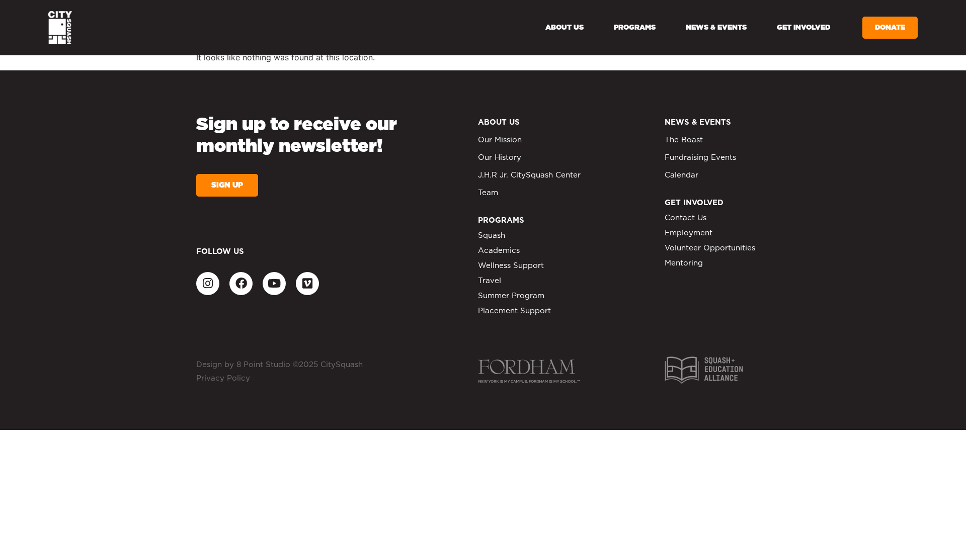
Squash (491, 235)
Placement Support (514, 311)
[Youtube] (274, 283)
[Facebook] (241, 283)
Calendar (681, 175)
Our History (499, 157)
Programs (635, 27)
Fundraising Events (700, 157)
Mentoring (684, 263)
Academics (499, 250)
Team (488, 193)
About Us (564, 27)
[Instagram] (207, 283)
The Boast (684, 140)
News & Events (716, 27)
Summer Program (511, 296)
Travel (489, 281)
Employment (688, 233)
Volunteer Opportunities (710, 248)
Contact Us (685, 218)
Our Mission (500, 140)
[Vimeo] (307, 283)
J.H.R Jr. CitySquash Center (529, 175)
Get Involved (803, 27)
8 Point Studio (263, 365)
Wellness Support (511, 265)
